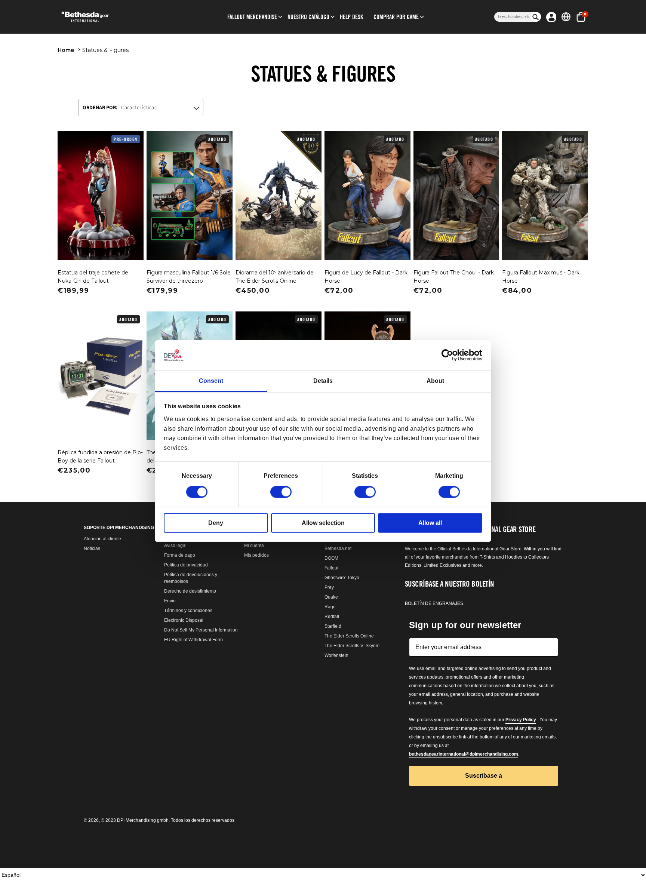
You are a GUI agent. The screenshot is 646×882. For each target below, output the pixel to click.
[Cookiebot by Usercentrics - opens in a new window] (449, 355)
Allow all (430, 523)
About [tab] (435, 381)
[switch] (281, 492)
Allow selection (323, 523)
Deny (215, 523)
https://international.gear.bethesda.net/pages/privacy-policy (317, 547)
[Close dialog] (397, 333)
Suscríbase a (323, 595)
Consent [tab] (211, 381)
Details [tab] (323, 381)
